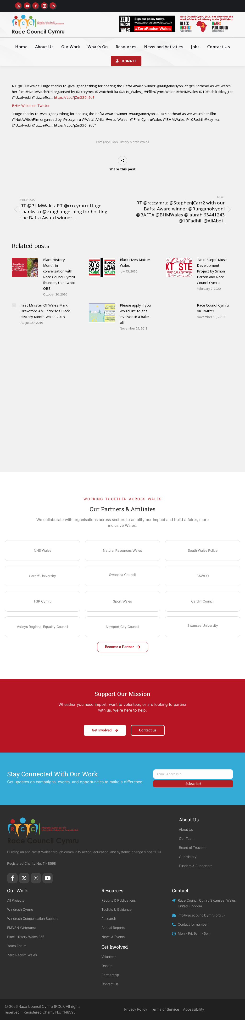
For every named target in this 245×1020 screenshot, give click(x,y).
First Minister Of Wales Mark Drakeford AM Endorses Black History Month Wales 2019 (45, 311)
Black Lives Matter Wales (135, 262)
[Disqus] (122, 411)
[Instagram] (36, 878)
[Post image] (25, 267)
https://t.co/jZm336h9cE (74, 97)
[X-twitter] (24, 878)
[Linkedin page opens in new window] (53, 6)
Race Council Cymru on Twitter (213, 308)
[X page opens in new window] (18, 6)
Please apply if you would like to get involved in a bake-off (135, 314)
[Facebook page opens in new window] (35, 6)
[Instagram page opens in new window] (44, 6)
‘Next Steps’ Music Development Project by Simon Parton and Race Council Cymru (212, 271)
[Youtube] (47, 878)
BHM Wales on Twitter (31, 105)
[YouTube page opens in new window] (27, 6)
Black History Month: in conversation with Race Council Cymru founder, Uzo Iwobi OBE (59, 274)
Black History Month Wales (130, 142)
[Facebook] (12, 878)
